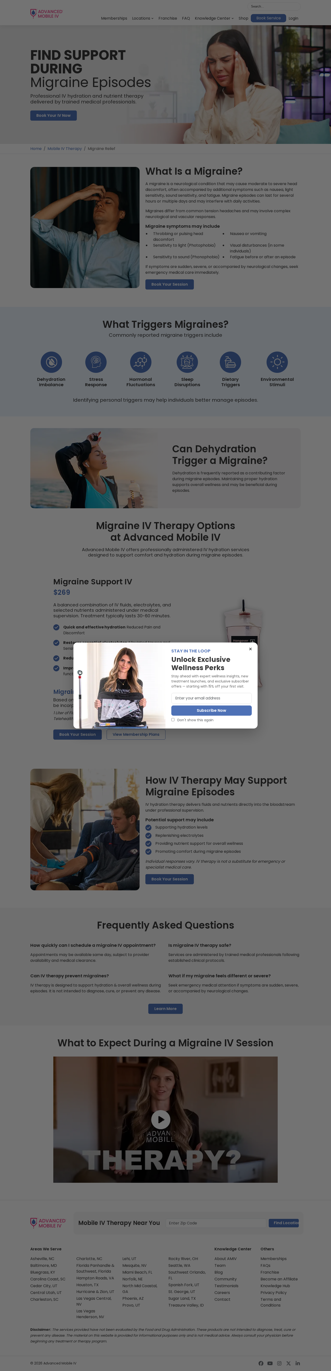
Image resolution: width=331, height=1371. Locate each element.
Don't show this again (194, 720)
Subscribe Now (211, 710)
